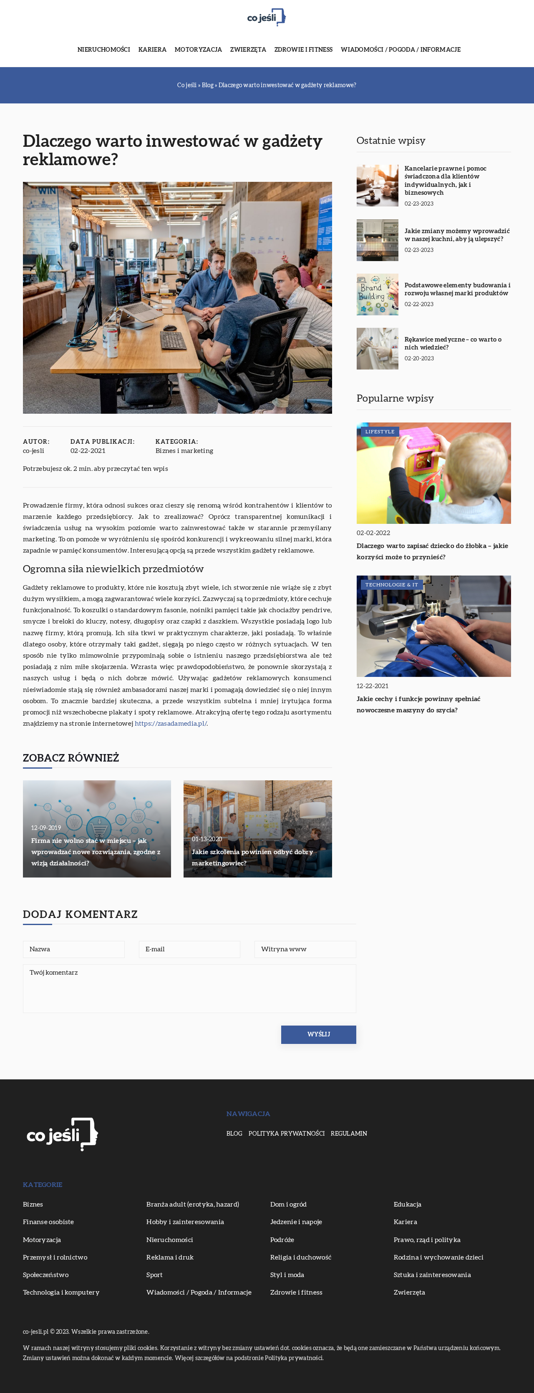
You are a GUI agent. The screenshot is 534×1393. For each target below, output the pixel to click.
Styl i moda (287, 1275)
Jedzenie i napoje (296, 1222)
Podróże (282, 1240)
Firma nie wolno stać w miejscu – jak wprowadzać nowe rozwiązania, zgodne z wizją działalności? (95, 852)
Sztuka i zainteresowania (432, 1275)
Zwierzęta (248, 50)
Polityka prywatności (287, 1134)
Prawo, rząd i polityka (427, 1240)
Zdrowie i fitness (303, 50)
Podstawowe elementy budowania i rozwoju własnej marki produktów (458, 289)
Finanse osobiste (48, 1222)
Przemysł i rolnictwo (55, 1257)
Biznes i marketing (184, 451)
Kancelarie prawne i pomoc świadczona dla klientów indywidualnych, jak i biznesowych (446, 181)
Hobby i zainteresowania (185, 1222)
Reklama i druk (170, 1257)
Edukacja (407, 1204)
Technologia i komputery (61, 1292)
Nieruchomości (104, 50)
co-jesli (33, 451)
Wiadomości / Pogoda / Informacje (401, 50)
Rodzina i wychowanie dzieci (439, 1257)
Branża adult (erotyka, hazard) (192, 1204)
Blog (234, 1134)
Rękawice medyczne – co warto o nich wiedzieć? (453, 344)
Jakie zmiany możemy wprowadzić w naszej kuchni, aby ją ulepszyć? (457, 235)
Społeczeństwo (45, 1275)
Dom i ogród (288, 1204)
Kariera (152, 50)
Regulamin (349, 1134)
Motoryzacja (198, 50)
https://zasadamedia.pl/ (171, 723)
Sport (154, 1275)
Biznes (33, 1204)
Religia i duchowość (301, 1257)
